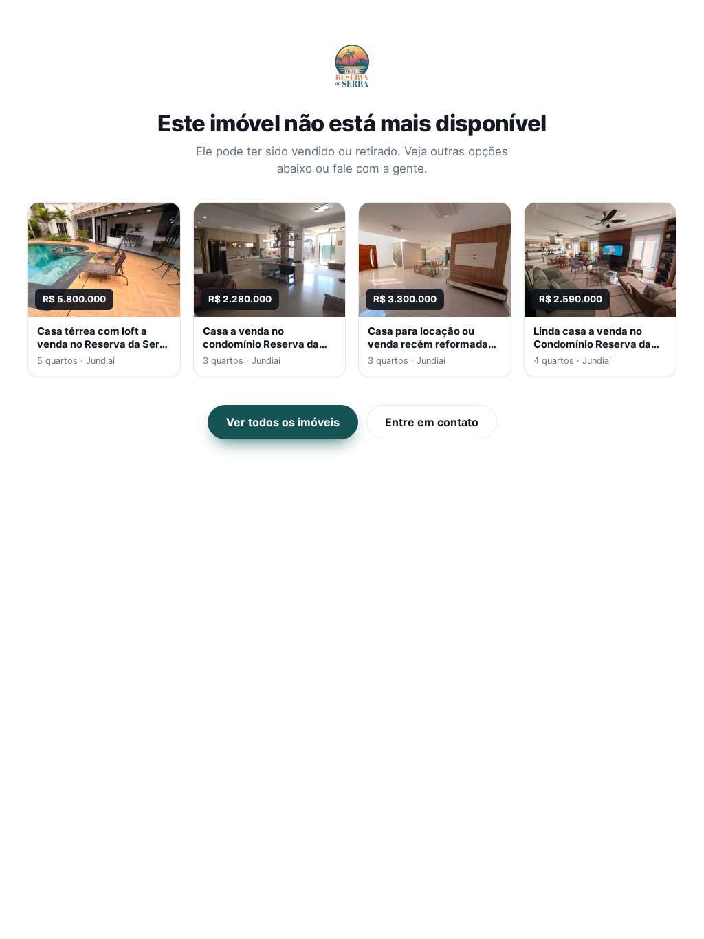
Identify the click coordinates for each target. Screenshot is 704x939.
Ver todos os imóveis (283, 422)
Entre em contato (431, 422)
